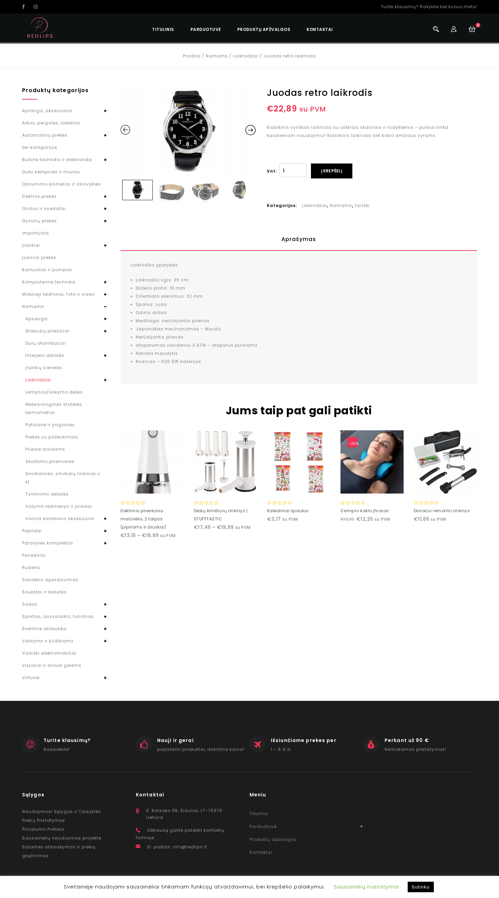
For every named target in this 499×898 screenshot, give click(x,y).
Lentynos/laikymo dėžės (54, 392)
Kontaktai (320, 29)
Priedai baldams (45, 449)
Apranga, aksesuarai (47, 111)
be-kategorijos (39, 147)
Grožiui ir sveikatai (44, 208)
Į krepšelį (331, 171)
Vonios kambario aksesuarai (59, 518)
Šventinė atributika (44, 629)
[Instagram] (39, 7)
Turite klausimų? (67, 740)
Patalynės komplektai (47, 543)
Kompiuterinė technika (48, 282)
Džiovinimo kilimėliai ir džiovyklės (61, 184)
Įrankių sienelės (43, 367)
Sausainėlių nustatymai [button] (366, 886)
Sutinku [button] (421, 887)
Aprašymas (298, 239)
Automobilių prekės (45, 135)
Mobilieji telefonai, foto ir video (58, 294)
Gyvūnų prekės (39, 221)
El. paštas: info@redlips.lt (177, 847)
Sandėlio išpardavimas (50, 580)
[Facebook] (27, 7)
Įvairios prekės (39, 257)
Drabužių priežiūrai (47, 331)
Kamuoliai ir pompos (47, 270)
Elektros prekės (39, 196)
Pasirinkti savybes (152, 486)
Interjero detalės (44, 355)
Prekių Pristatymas (43, 820)
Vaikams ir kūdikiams (48, 641)
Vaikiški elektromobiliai (49, 653)
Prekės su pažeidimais (51, 437)
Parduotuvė (205, 29)
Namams (217, 56)
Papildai (32, 531)
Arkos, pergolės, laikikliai (51, 123)
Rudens (31, 567)
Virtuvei (31, 677)
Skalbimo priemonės (49, 461)
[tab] (299, 239)
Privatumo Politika (43, 829)
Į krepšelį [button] (298, 486)
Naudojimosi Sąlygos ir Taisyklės (61, 811)
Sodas (30, 604)
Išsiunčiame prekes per (303, 740)
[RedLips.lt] (40, 27)
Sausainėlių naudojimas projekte (61, 838)
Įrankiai (31, 245)
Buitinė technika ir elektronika (57, 159)
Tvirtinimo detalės (47, 494)
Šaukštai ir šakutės (44, 592)
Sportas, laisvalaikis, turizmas (58, 616)
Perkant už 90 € (407, 740)
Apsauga (36, 319)
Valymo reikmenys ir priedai (58, 506)
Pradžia (192, 56)
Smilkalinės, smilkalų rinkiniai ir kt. (62, 478)
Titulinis (163, 29)
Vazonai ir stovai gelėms (51, 665)
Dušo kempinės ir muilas (51, 172)
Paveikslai (34, 555)
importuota (35, 233)
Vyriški (362, 205)
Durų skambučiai (45, 343)
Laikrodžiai (245, 56)
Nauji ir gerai (175, 740)
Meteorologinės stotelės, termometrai (54, 408)
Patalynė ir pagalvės (50, 425)
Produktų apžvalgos (264, 29)
